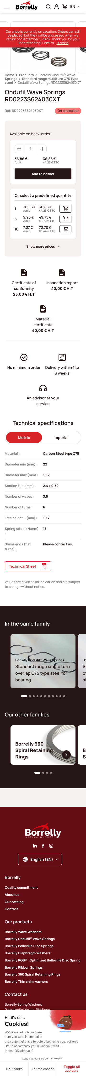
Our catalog (14, 902)
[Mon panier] (64, 6)
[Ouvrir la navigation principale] (6, 6)
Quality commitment (21, 887)
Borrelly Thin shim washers (26, 981)
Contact (11, 909)
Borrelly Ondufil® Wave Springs (30, 939)
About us (12, 895)
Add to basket (43, 174)
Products (26, 75)
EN (72, 6)
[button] (24, 696)
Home (9, 75)
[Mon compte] (56, 6)
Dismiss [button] (62, 43)
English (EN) (41, 859)
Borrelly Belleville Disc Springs (29, 946)
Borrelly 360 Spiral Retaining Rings (32, 974)
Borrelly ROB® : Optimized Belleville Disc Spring (43, 960)
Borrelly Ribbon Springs (24, 967)
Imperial (61, 437)
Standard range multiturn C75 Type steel (41, 81)
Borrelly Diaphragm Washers (27, 953)
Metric (24, 437)
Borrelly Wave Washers (23, 932)
